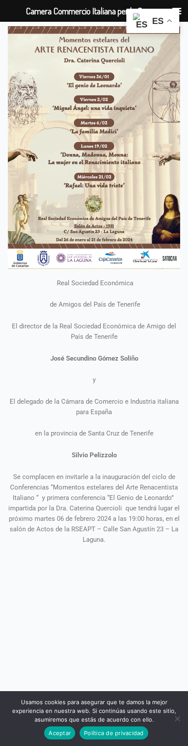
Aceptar (60, 732)
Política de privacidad (114, 732)
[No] (177, 718)
